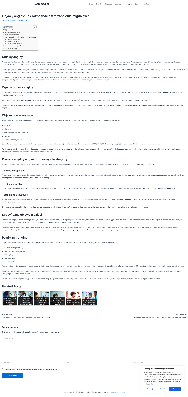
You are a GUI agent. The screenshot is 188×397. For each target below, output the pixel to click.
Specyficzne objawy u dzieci (14, 46)
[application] (150, 4)
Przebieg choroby (13, 41)
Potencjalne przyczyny (15, 43)
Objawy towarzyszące (12, 35)
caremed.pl (42, 3)
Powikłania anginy (11, 48)
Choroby (99, 4)
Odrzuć (162, 389)
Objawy (137, 4)
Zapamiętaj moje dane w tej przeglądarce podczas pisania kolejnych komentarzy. (31, 369)
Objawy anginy (9, 30)
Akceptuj (175, 389)
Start (91, 4)
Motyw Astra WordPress (116, 392)
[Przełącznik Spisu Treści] (34, 27)
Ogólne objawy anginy (12, 32)
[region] (162, 379)
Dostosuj (150, 389)
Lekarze (118, 4)
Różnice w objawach (14, 39)
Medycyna (128, 4)
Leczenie (108, 4)
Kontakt (146, 4)
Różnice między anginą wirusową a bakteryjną (20, 37)
